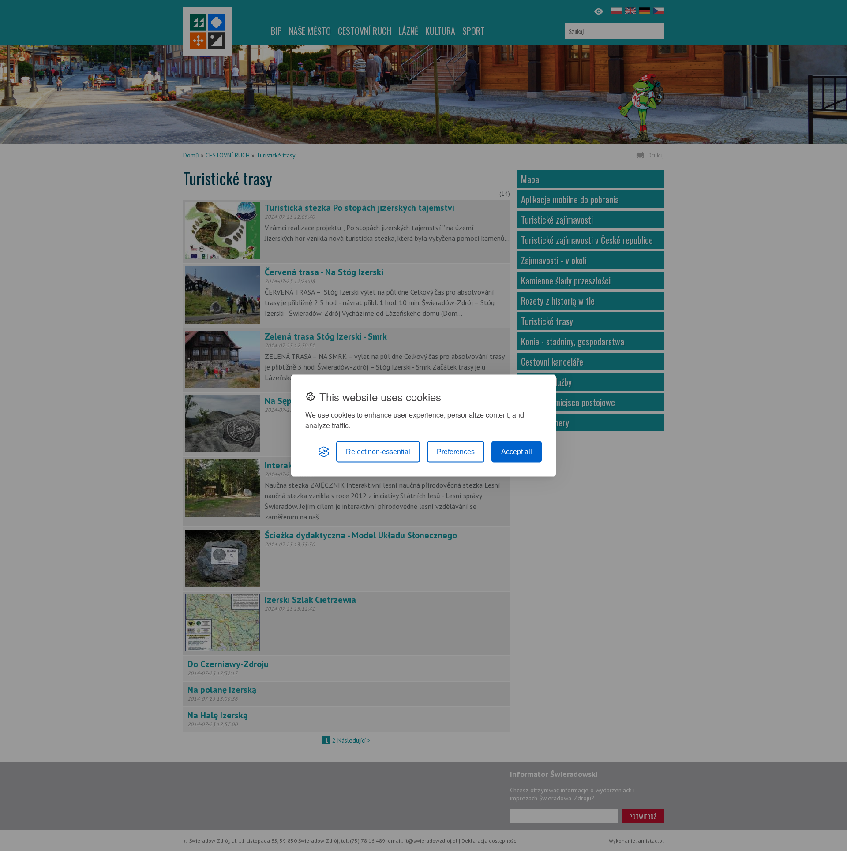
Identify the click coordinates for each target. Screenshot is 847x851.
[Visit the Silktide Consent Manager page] (324, 452)
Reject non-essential (378, 451)
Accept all (516, 451)
